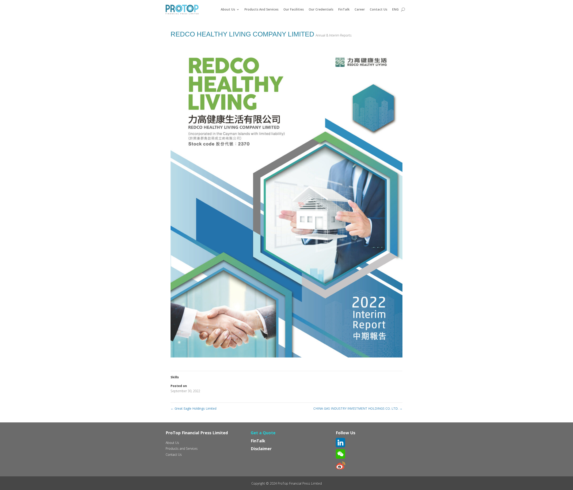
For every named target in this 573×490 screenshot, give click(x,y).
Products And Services (261, 9)
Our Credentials (321, 9)
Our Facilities (293, 9)
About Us (228, 9)
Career (360, 9)
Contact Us (378, 9)
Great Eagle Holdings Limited (193, 408)
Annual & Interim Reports (334, 35)
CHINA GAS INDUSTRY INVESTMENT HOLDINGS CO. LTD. (357, 408)
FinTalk (344, 9)
